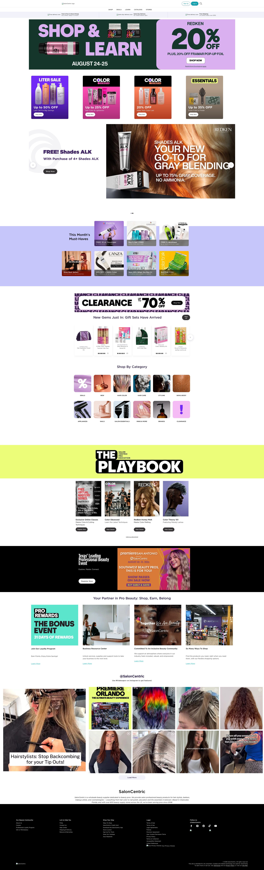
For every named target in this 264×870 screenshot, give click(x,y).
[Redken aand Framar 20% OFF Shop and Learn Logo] (132, 44)
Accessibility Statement (154, 841)
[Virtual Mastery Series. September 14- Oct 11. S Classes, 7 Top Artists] (88, 498)
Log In (195, 3)
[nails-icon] (102, 409)
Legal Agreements (152, 827)
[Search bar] (201, 3)
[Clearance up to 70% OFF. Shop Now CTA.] (132, 302)
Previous (33, 165)
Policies (149, 830)
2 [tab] (132, 213)
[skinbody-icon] (181, 383)
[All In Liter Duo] (142, 336)
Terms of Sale (151, 823)
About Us (19, 823)
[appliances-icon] (82, 409)
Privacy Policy (151, 836)
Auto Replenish (107, 836)
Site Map (245, 865)
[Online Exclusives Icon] (161, 409)
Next (231, 165)
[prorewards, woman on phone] (54, 625)
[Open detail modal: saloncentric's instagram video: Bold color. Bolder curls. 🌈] (154, 708)
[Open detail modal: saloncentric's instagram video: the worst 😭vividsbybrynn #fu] (241, 752)
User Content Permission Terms (156, 834)
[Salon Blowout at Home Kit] (122, 335)
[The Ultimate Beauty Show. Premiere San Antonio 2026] (153, 569)
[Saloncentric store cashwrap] (209, 625)
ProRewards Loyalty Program (25, 827)
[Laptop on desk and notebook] (106, 625)
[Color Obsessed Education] (117, 498)
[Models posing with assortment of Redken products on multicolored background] (170, 161)
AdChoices (217, 865)
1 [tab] (131, 213)
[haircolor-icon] (122, 383)
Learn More (35, 664)
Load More (128, 778)
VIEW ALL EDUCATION (132, 537)
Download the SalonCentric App (113, 827)
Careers (18, 825)
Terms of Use (151, 825)
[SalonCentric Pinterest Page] (203, 826)
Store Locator (107, 830)
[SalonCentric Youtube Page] (215, 826)
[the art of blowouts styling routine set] (181, 336)
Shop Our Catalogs (109, 834)
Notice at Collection (153, 839)
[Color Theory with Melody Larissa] (176, 498)
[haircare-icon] (142, 383)
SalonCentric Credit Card (110, 825)
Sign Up (186, 3)
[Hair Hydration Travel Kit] (84, 336)
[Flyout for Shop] (110, 11)
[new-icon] (102, 383)
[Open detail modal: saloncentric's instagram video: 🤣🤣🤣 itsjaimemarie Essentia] (154, 752)
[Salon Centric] (68, 3)
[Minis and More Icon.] (142, 409)
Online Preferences (152, 843)
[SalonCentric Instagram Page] (197, 826)
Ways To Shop (107, 823)
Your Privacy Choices (168, 846)
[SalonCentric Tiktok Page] (210, 826)
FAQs (61, 823)
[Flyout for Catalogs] (138, 11)
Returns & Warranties (66, 832)
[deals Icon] (82, 383)
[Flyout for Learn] (127, 11)
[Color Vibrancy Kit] (161, 335)
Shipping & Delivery (66, 830)
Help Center (63, 827)
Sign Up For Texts (108, 832)
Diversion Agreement (153, 832)
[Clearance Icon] (181, 409)
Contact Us (63, 825)
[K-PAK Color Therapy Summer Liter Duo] (103, 335)
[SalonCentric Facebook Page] (191, 826)
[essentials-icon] (122, 409)
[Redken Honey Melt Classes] (146, 498)
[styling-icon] (161, 383)
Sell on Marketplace (22, 830)
